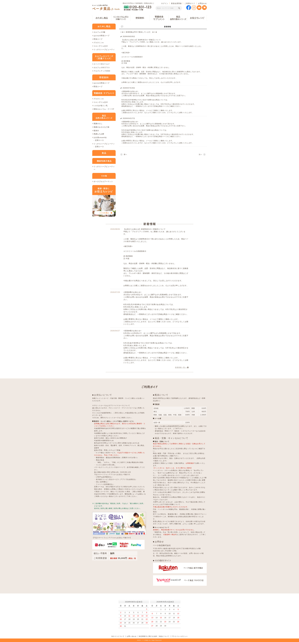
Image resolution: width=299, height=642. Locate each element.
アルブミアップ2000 (102, 71)
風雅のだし (98, 123)
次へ (200, 154)
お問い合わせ (132, 636)
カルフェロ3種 (99, 32)
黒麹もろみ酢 (99, 134)
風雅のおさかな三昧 (101, 127)
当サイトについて (117, 636)
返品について (164, 636)
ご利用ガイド (190, 3)
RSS (135, 32)
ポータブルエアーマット (103, 181)
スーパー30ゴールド (102, 64)
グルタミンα (98, 42)
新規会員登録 (176, 3)
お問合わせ (202, 3)
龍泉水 (96, 130)
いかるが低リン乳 (101, 105)
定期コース (99, 140)
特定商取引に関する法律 (148, 636)
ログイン (164, 3)
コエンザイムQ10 (101, 46)
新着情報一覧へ (181, 367)
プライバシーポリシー (179, 636)
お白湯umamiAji (100, 137)
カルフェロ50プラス (102, 67)
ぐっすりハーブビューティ (104, 49)
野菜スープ (98, 39)
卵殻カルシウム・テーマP (104, 109)
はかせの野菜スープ (101, 36)
